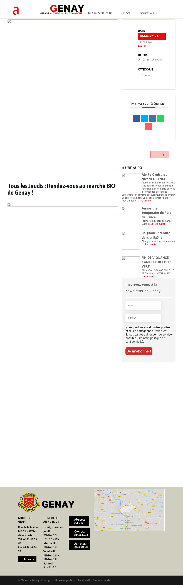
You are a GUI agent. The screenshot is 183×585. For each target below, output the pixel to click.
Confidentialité (101, 580)
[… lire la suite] (144, 200)
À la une (146, 75)
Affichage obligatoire (81, 545)
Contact (125, 12)
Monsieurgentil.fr (65, 580)
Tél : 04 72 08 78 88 (100, 12)
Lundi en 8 (84, 580)
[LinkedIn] (152, 118)
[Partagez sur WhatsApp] (160, 118)
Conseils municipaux (81, 533)
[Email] (148, 126)
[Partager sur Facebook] (136, 118)
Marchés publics (79, 521)
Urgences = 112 (148, 12)
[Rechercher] (159, 154)
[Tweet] (144, 118)
